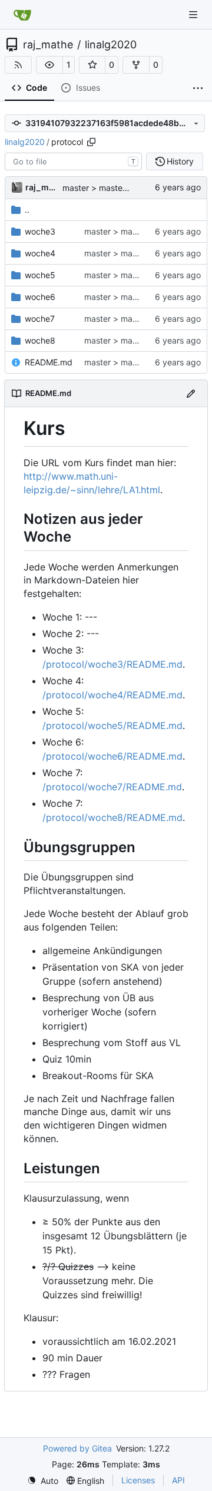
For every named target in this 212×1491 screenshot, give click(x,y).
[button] (49, 65)
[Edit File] (190, 393)
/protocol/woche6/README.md (112, 756)
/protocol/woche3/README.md (112, 664)
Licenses (138, 1480)
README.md (48, 362)
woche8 (40, 340)
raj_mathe (48, 45)
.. (27, 209)
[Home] (22, 14)
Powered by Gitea (77, 1448)
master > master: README (134, 231)
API (178, 1480)
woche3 (40, 231)
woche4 (40, 253)
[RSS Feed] (18, 65)
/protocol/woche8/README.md (112, 817)
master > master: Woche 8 (135, 362)
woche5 (40, 275)
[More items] (197, 88)
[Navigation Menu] (194, 14)
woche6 (40, 297)
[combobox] (73, 161)
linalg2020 (111, 45)
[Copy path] (91, 142)
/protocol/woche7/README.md (112, 787)
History (180, 161)
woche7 (40, 319)
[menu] (42, 1481)
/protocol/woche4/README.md (112, 695)
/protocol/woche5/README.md (112, 725)
